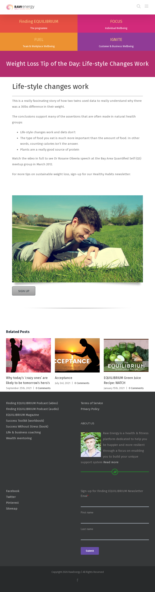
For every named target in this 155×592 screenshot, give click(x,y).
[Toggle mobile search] (139, 6)
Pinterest (12, 503)
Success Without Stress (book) (27, 426)
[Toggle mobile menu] (147, 6)
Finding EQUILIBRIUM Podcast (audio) (32, 409)
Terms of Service (92, 403)
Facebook (12, 491)
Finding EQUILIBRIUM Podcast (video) (32, 403)
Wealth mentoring (19, 438)
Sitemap (11, 508)
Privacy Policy (90, 409)
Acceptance (63, 378)
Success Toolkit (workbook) (25, 420)
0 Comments (43, 388)
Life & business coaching (23, 432)
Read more (110, 462)
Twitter (11, 497)
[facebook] (77, 580)
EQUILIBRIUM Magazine (22, 415)
